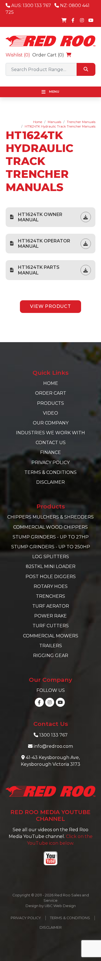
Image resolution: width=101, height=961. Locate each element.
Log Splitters (50, 556)
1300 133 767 (53, 735)
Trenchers (50, 596)
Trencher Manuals (81, 122)
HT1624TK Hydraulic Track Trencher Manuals (60, 126)
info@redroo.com (53, 746)
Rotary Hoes (51, 586)
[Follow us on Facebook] (72, 20)
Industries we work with (50, 432)
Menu (53, 92)
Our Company (50, 423)
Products (50, 403)
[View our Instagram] (81, 20)
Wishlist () (18, 55)
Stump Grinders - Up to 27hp (51, 537)
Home (37, 122)
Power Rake (50, 616)
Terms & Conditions (50, 472)
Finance (50, 452)
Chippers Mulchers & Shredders (50, 517)
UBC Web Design (60, 906)
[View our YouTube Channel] (90, 20)
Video (50, 413)
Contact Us (51, 442)
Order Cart (50, 393)
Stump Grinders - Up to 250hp (50, 546)
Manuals (54, 122)
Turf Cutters (51, 625)
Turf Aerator (50, 606)
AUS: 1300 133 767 (30, 5)
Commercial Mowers (50, 636)
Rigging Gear (50, 655)
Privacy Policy (50, 462)
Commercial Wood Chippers (50, 527)
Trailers (50, 645)
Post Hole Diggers (51, 576)
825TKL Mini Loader (50, 566)
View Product (50, 306)
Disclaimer (50, 482)
